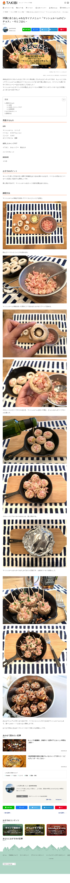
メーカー (30, 8)
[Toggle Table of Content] (63, 99)
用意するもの (10, 103)
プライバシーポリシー (37, 855)
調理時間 (11, 109)
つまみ (14, 775)
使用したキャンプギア (15, 107)
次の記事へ (62, 813)
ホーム (5, 855)
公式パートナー (41, 8)
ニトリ (21, 775)
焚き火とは (54, 8)
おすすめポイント (11, 111)
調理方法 (8, 113)
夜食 (27, 775)
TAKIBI (6, 12)
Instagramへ (59, 799)
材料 (10, 105)
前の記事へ (8, 813)
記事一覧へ (49, 799)
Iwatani (8, 775)
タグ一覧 (20, 8)
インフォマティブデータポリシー (55, 855)
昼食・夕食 (33, 775)
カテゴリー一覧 (9, 8)
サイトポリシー (24, 855)
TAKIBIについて (13, 855)
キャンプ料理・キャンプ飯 (17, 12)
